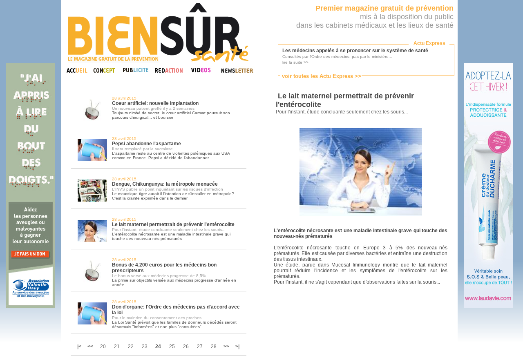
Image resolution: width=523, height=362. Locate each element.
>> (226, 346)
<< (90, 346)
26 (186, 346)
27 (200, 346)
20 (103, 346)
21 (117, 346)
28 (214, 346)
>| (237, 346)
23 (145, 346)
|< (80, 346)
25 (172, 346)
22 (131, 346)
